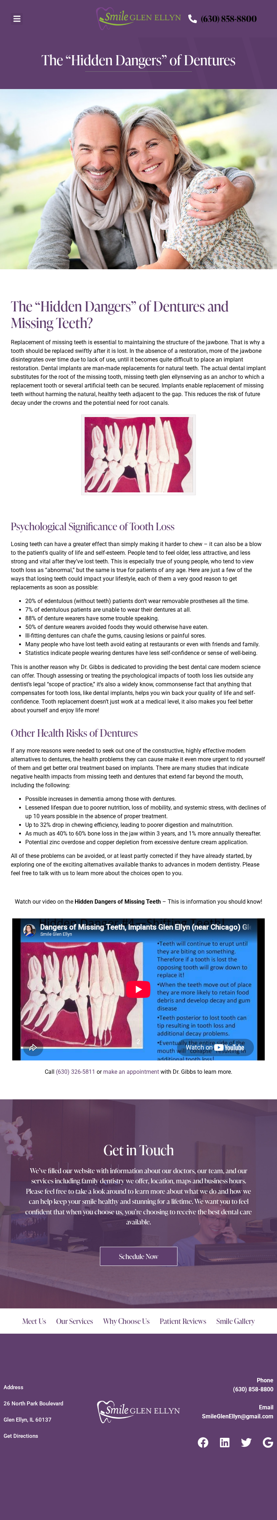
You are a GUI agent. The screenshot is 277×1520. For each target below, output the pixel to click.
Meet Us (34, 1321)
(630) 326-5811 (75, 1071)
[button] (17, 19)
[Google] (268, 1442)
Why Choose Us (126, 1321)
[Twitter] (246, 1442)
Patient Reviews (183, 1321)
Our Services (74, 1321)
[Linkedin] (224, 1442)
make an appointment (131, 1071)
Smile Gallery (235, 1321)
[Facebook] (203, 1442)
